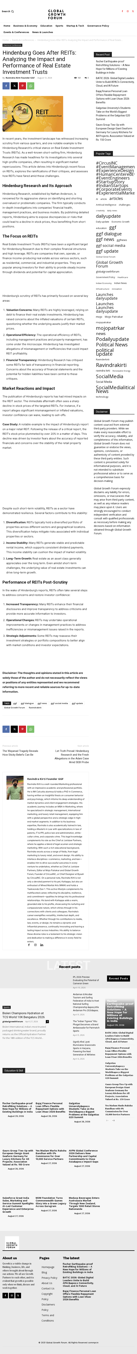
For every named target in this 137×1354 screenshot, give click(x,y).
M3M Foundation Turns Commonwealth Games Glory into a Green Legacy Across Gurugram (51, 1202)
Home (5, 40)
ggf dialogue (27, 703)
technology (102, 396)
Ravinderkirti (102, 359)
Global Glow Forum (105, 256)
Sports (7, 1007)
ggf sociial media (59, 703)
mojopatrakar (103, 322)
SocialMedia (109, 376)
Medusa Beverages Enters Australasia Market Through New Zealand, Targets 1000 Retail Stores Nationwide (84, 1203)
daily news (112, 210)
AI (97, 199)
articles (116, 198)
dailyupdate (108, 216)
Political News (112, 344)
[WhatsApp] (30, 85)
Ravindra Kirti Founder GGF (20, 77)
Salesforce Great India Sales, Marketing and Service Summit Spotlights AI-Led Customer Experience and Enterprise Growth (18, 1205)
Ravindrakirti (35, 707)
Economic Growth (121, 221)
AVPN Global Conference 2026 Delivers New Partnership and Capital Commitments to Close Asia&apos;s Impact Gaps (83, 1156)
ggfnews (122, 240)
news (101, 333)
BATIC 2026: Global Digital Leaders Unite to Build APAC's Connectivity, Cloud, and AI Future (115, 82)
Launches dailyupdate (107, 296)
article (103, 199)
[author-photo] (4, 1116)
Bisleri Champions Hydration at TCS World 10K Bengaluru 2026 (23, 1015)
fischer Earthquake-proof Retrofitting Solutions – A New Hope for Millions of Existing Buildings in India (113, 67)
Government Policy (105, 277)
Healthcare (123, 277)
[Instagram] (128, 11)
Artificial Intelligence (106, 204)
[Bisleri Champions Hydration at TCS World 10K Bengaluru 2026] (25, 992)
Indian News (120, 283)
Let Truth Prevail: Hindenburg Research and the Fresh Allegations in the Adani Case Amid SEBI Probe (72, 756)
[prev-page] (107, 1121)
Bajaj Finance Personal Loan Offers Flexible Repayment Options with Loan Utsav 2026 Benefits (112, 97)
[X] (133, 11)
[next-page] (113, 1121)
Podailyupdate (112, 339)
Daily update (102, 221)
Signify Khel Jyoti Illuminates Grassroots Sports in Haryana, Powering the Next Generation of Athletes (84, 1048)
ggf (15, 703)
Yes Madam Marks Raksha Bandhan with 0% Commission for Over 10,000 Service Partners (51, 1154)
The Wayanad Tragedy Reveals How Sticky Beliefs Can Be (20, 752)
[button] (8, 11)
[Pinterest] (22, 85)
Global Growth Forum (14, 707)
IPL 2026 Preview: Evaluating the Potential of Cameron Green (86, 980)
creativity (100, 210)
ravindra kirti (103, 370)
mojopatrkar (110, 328)
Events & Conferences (23, 40)
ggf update (77, 703)
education (101, 228)
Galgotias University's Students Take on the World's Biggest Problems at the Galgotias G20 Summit (113, 114)
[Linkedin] (43, 945)
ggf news (42, 703)
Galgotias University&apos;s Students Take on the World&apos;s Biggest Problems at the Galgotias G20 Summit (84, 1110)
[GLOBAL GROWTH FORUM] (68, 11)
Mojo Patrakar (114, 316)
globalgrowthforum (107, 271)
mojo (99, 316)
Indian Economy (104, 283)
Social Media (104, 382)
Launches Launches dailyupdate (107, 307)
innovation (117, 289)
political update (105, 352)
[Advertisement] (45, 284)
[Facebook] (122, 11)
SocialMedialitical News (115, 389)
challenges (124, 204)
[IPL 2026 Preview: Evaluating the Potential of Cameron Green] (62, 981)
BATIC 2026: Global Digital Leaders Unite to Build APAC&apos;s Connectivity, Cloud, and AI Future (78, 1281)
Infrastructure (102, 289)
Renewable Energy (121, 370)
